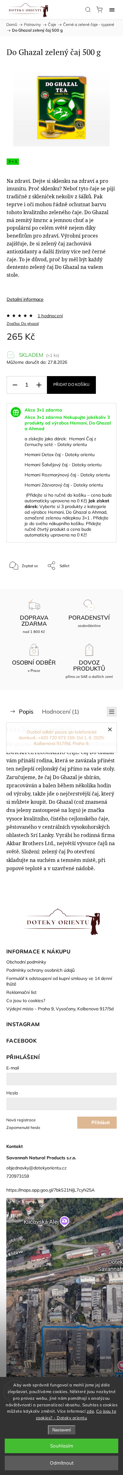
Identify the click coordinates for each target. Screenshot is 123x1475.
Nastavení (61, 1430)
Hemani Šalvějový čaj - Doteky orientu (63, 465)
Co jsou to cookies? (25, 1000)
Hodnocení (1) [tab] (60, 711)
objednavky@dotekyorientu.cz (36, 1168)
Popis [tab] (26, 711)
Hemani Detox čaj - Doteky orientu (60, 454)
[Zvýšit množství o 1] (39, 385)
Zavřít (103, 581)
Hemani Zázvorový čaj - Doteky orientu (64, 485)
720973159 (17, 1176)
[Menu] (112, 9)
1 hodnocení (50, 315)
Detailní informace (25, 299)
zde (90, 1411)
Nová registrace (21, 1119)
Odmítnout (61, 1463)
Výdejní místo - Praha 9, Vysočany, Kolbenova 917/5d (60, 1009)
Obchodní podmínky (26, 962)
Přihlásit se (100, 1124)
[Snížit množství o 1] (15, 385)
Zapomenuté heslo (23, 1127)
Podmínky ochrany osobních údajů (40, 970)
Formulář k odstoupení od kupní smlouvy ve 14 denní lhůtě (59, 981)
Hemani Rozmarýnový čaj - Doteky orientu (67, 475)
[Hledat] (88, 9)
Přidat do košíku (71, 384)
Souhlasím (61, 1446)
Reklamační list (21, 992)
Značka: (23, 323)
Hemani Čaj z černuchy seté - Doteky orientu (60, 441)
